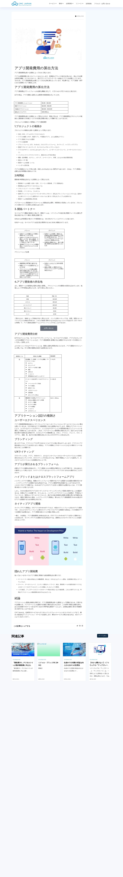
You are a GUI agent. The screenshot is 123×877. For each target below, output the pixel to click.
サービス (52, 3)
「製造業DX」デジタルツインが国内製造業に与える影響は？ (23, 665)
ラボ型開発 (92, 808)
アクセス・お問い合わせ (102, 3)
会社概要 (14, 845)
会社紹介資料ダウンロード (20, 849)
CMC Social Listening (70, 811)
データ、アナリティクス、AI (46, 811)
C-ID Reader (67, 820)
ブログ (65, 845)
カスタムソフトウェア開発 (20, 804)
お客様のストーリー (43, 845)
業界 (38, 849)
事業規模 (40, 853)
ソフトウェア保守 (17, 808)
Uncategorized (16, 659)
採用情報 (89, 3)
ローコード (40, 823)
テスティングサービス (19, 817)
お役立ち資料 (67, 849)
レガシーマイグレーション (20, 813)
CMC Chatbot (67, 816)
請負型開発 (92, 804)
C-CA (64, 825)
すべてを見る (103, 636)
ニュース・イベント (69, 853)
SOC (64, 829)
